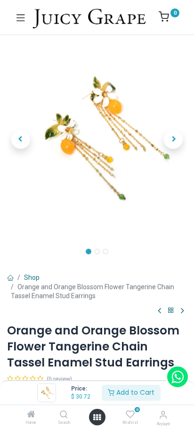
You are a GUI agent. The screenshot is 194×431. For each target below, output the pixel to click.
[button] (20, 139)
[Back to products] (171, 311)
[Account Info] (163, 414)
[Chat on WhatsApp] (177, 377)
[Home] (31, 415)
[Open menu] (97, 417)
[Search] (63, 415)
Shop (32, 277)
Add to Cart (134, 392)
